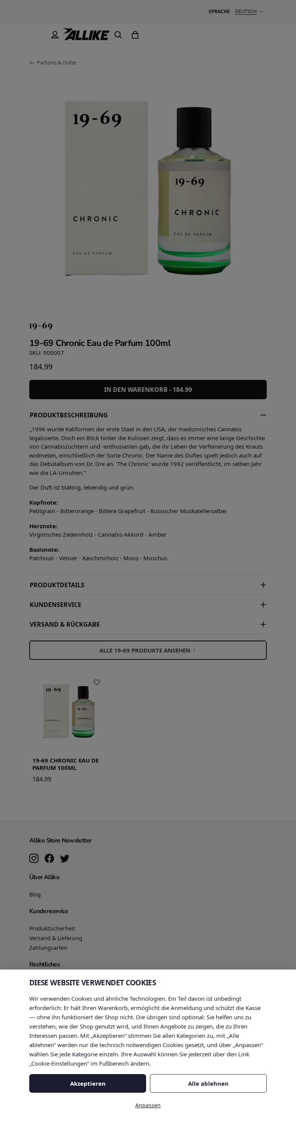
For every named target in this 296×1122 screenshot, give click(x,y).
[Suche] (117, 34)
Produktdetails (57, 585)
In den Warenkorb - (148, 389)
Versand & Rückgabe (65, 624)
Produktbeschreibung (69, 415)
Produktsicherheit (52, 928)
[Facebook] (49, 859)
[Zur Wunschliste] (96, 682)
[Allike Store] (86, 37)
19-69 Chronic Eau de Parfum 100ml (65, 764)
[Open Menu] (37, 34)
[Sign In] (54, 34)
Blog (35, 894)
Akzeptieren (88, 1083)
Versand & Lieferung (55, 938)
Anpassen (148, 1105)
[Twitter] (64, 859)
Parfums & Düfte (56, 62)
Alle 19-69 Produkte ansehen (144, 650)
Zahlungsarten (48, 947)
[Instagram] (34, 859)
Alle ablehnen (208, 1083)
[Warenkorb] (134, 34)
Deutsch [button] (246, 11)
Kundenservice (55, 604)
